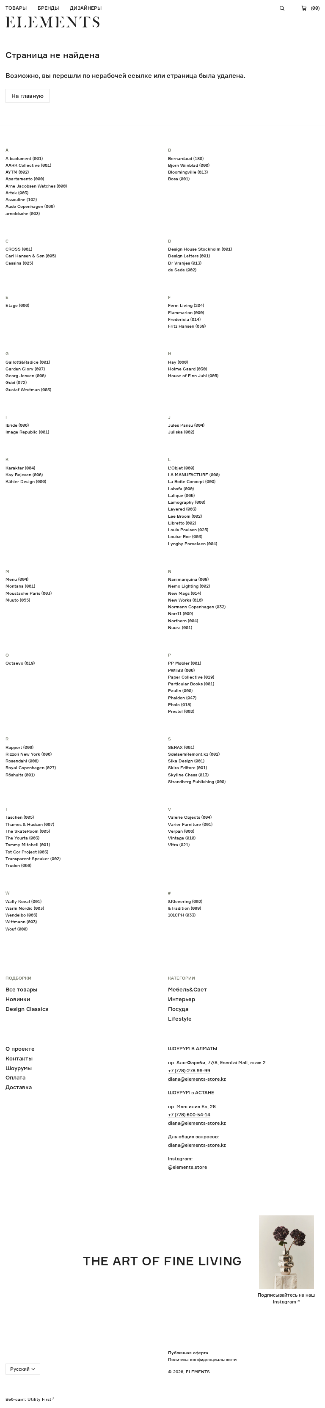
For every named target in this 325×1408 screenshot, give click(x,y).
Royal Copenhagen (31, 767)
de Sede (182, 269)
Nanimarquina (188, 579)
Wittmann (21, 921)
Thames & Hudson (30, 824)
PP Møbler (184, 662)
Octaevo (20, 662)
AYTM (17, 171)
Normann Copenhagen (197, 606)
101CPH (182, 914)
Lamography (186, 502)
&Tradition (184, 908)
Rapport (19, 747)
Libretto (182, 522)
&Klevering (185, 901)
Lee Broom (185, 516)
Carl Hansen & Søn (31, 255)
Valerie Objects (190, 817)
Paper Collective (191, 676)
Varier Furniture (190, 824)
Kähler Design (26, 481)
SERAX (181, 747)
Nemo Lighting (189, 585)
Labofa (181, 488)
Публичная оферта (188, 1352)
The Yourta (22, 837)
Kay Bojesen (24, 474)
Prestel (181, 711)
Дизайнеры (86, 8)
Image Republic (27, 431)
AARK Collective (28, 165)
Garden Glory (25, 368)
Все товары (21, 989)
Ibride (17, 425)
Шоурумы (19, 1068)
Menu (17, 579)
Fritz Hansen (187, 326)
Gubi (16, 382)
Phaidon (182, 697)
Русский (20, 1369)
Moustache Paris (29, 593)
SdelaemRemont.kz (194, 753)
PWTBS (181, 670)
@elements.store (187, 1167)
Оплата (15, 1077)
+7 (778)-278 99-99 (189, 1071)
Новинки (18, 999)
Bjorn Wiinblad (188, 165)
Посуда (178, 1008)
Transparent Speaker (33, 858)
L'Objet (181, 467)
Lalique (181, 495)
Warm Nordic (25, 908)
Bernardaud (186, 158)
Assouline (21, 199)
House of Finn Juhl (193, 375)
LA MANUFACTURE (194, 474)
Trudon (18, 865)
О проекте (20, 1048)
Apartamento (25, 178)
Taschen (20, 817)
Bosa (179, 178)
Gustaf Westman (28, 389)
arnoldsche (23, 213)
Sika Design (186, 760)
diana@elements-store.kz (197, 1079)
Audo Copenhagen (30, 206)
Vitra (179, 844)
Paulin (180, 690)
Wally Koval (23, 901)
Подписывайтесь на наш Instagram (286, 1298)
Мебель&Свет (187, 989)
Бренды (48, 8)
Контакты (19, 1058)
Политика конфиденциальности (202, 1359)
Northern (183, 620)
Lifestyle (180, 1018)
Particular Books (191, 683)
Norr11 (180, 613)
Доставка (19, 1087)
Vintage (182, 837)
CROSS (19, 248)
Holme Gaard (187, 368)
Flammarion (186, 312)
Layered (182, 508)
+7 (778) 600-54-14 (189, 1115)
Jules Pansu (186, 425)
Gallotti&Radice (28, 361)
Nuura (180, 627)
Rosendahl (22, 760)
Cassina (19, 262)
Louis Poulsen (188, 529)
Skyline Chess (188, 774)
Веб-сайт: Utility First (28, 1399)
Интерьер (181, 999)
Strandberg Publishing (197, 781)
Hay (178, 361)
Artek (17, 192)
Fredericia (184, 319)
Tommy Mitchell (28, 844)
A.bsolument (24, 158)
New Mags (184, 593)
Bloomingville (188, 171)
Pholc (179, 704)
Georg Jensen (26, 375)
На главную (27, 95)
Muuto (18, 599)
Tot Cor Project (27, 851)
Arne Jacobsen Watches (36, 185)
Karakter (20, 467)
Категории (181, 978)
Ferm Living (186, 305)
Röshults (20, 774)
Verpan (181, 831)
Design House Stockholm (200, 248)
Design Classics (27, 1008)
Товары (16, 8)
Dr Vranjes (184, 262)
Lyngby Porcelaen (192, 543)
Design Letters (189, 255)
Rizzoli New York (29, 753)
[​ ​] (282, 8)
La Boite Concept (191, 481)
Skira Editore (187, 767)
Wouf (17, 928)
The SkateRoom (28, 831)
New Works (185, 599)
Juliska (181, 431)
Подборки (18, 978)
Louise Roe (185, 536)
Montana (20, 585)
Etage (17, 305)
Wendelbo (21, 914)
